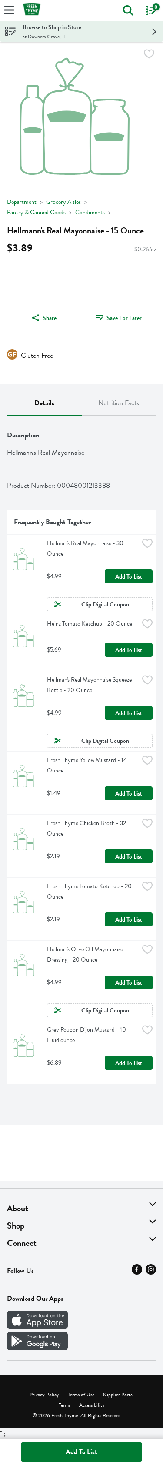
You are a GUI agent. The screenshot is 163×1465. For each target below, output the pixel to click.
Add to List (128, 576)
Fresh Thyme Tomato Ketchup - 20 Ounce (90, 891)
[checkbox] (149, 55)
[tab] (44, 403)
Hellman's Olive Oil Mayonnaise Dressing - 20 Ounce (85, 954)
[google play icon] (37, 1348)
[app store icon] (37, 1327)
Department (22, 201)
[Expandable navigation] (9, 10)
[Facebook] (137, 1272)
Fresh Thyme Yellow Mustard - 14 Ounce (87, 765)
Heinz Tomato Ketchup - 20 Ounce (89, 623)
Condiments (90, 212)
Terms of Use (81, 1394)
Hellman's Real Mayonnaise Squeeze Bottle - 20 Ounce (90, 685)
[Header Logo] (30, 11)
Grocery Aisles (63, 201)
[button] (128, 10)
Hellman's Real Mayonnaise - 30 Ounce (86, 548)
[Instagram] (151, 1272)
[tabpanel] (81, 753)
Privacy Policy (44, 1394)
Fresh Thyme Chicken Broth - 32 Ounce (87, 828)
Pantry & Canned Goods (36, 212)
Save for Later (124, 318)
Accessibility (92, 1405)
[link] (119, 318)
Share (50, 318)
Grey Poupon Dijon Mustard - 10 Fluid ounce (87, 1035)
